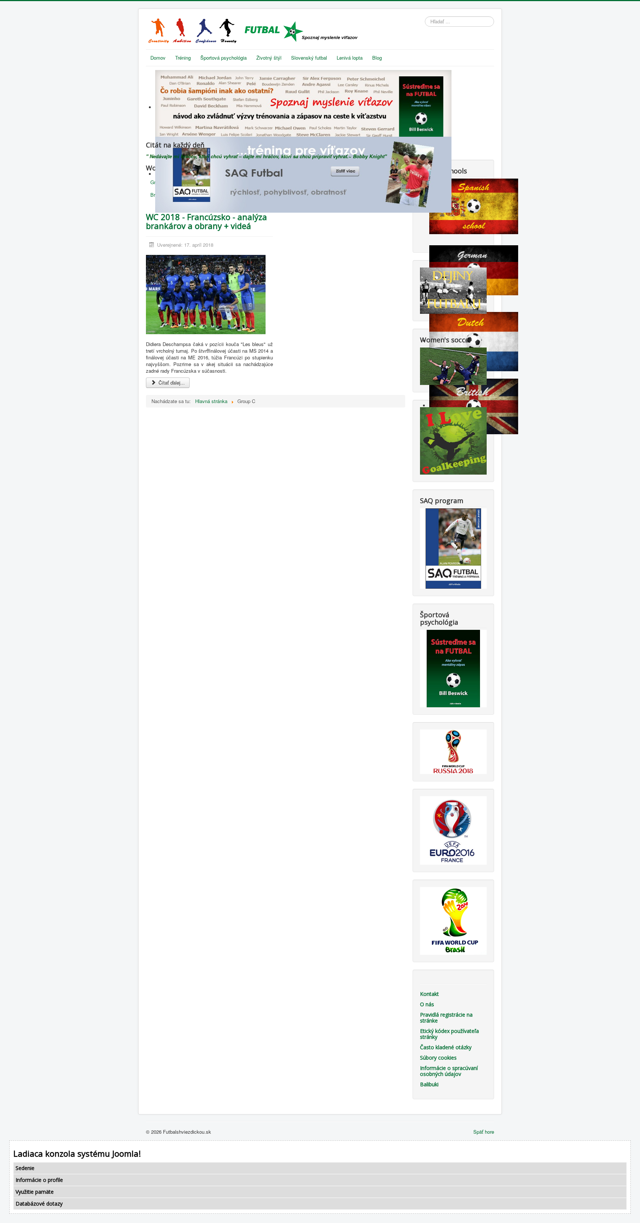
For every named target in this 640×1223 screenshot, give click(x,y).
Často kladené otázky (445, 1047)
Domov (158, 57)
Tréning (183, 57)
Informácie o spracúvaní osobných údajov (449, 1070)
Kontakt (429, 993)
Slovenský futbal (309, 57)
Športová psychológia (223, 57)
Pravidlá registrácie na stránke (446, 1017)
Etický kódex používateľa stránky (449, 1033)
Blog (377, 57)
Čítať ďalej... (171, 382)
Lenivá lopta (350, 57)
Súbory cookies (438, 1057)
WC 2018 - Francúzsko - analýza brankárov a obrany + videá (206, 221)
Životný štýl (268, 57)
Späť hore (483, 1131)
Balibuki (429, 1084)
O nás (427, 1004)
